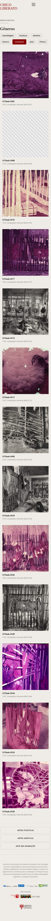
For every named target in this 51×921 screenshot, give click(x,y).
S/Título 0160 (8, 456)
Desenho (36, 35)
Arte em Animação (25, 846)
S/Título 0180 (8, 160)
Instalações (19, 42)
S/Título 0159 (8, 515)
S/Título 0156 (8, 575)
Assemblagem (8, 35)
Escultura (23, 35)
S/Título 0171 (8, 397)
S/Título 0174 (8, 338)
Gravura (5, 42)
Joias (32, 42)
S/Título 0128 (8, 811)
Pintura (43, 42)
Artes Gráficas (25, 838)
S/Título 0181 (8, 101)
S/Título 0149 (8, 634)
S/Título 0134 (8, 752)
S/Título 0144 (8, 693)
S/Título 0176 (8, 220)
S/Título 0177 (8, 279)
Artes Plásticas (7, 20)
